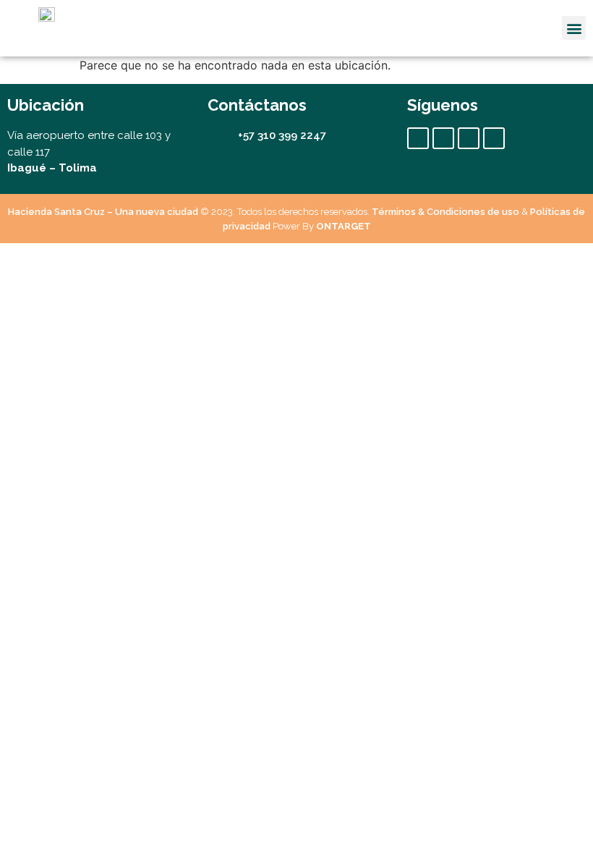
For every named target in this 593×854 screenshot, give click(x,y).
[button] (574, 28)
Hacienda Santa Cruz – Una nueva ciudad (103, 211)
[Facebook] (418, 138)
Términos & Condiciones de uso (445, 211)
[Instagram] (443, 138)
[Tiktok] (494, 138)
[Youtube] (468, 138)
